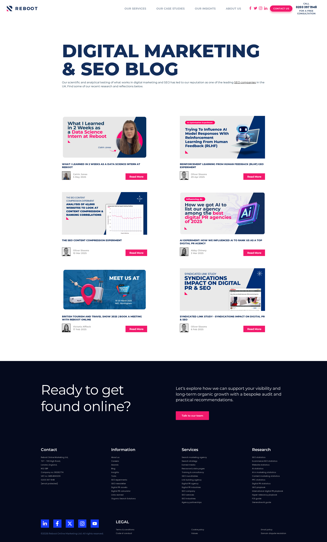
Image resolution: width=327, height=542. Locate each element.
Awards (115, 464)
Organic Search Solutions (123, 498)
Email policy (266, 529)
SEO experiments (119, 479)
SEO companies (245, 82)
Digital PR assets (119, 487)
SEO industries (189, 498)
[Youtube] (95, 524)
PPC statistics (258, 479)
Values (194, 533)
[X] (70, 524)
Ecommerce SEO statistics (264, 461)
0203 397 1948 (48, 479)
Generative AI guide (261, 502)
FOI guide (256, 498)
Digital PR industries (191, 487)
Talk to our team (192, 415)
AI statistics (257, 468)
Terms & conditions (125, 529)
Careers (115, 461)
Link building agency (191, 479)
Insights (115, 472)
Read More (136, 176)
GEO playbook (258, 487)
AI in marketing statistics (264, 472)
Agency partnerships (192, 502)
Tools (113, 476)
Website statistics (261, 464)
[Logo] (22, 8)
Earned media (188, 464)
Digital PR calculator (120, 491)
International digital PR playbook (267, 491)
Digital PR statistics (261, 483)
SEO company (188, 491)
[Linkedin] (45, 524)
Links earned (117, 494)
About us (115, 457)
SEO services (188, 494)
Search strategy (189, 461)
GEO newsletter (118, 483)
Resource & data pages (193, 468)
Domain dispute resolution (273, 533)
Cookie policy (197, 529)
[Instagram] (82, 524)
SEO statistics (259, 457)
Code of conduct (124, 533)
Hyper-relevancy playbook (264, 494)
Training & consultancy (193, 472)
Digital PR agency (190, 483)
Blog (113, 468)
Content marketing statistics (266, 476)
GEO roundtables (190, 476)
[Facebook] (57, 524)
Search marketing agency (194, 457)
